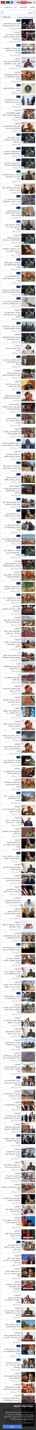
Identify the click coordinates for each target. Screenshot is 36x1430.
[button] (2, 12)
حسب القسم (6, 16)
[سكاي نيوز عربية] (24, 2)
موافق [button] (12, 1426)
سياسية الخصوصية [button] (27, 1422)
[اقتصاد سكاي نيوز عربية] (13, 2)
